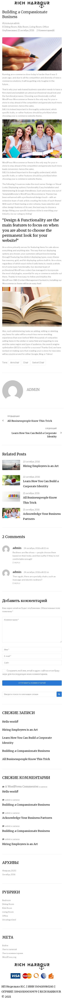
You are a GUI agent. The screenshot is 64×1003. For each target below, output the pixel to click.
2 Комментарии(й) (45, 30)
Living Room (35, 26)
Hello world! (10, 721)
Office (46, 26)
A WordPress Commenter (21, 786)
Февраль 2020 (9, 870)
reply (17, 563)
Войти (5, 945)
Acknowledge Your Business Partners (27, 817)
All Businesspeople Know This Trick (26, 759)
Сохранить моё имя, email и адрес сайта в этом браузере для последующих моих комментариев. (31, 672)
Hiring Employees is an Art (41, 466)
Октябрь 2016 (8, 874)
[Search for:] (28, 694)
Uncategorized (9, 919)
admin (16, 23)
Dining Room (10, 26)
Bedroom (6, 900)
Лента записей (9, 949)
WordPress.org (9, 957)
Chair (25, 362)
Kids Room (23, 26)
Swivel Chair (38, 362)
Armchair (14, 362)
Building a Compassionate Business (26, 751)
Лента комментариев (12, 953)
